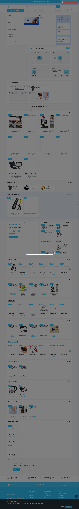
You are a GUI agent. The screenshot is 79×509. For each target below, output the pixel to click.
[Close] (54, 253)
